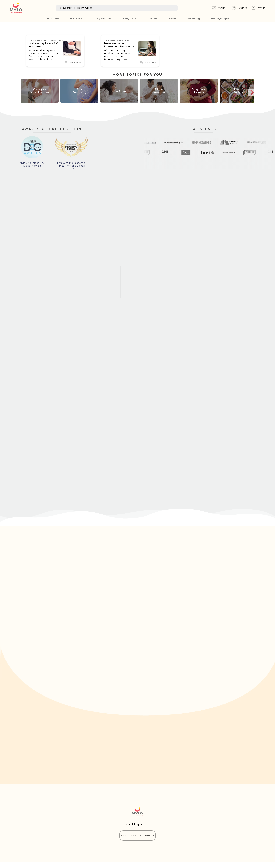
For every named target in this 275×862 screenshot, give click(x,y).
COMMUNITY (147, 835)
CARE (124, 835)
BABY (134, 835)
